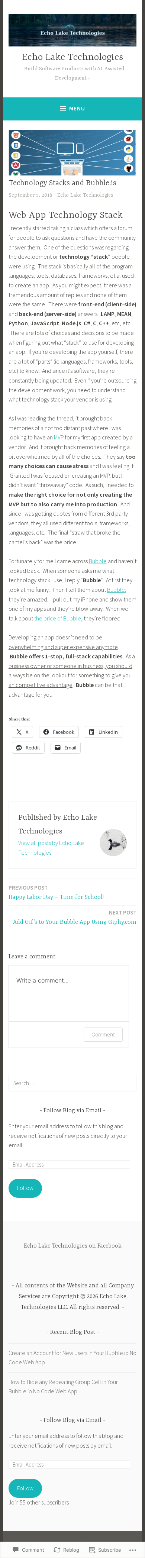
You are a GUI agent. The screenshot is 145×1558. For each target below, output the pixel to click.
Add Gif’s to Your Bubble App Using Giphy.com (74, 917)
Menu (77, 108)
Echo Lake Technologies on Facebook (73, 1246)
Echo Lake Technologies (72, 57)
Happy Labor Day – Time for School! (56, 892)
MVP (59, 437)
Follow (25, 1187)
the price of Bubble (57, 618)
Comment (103, 1034)
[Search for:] (72, 1083)
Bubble (98, 561)
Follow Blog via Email (73, 1110)
